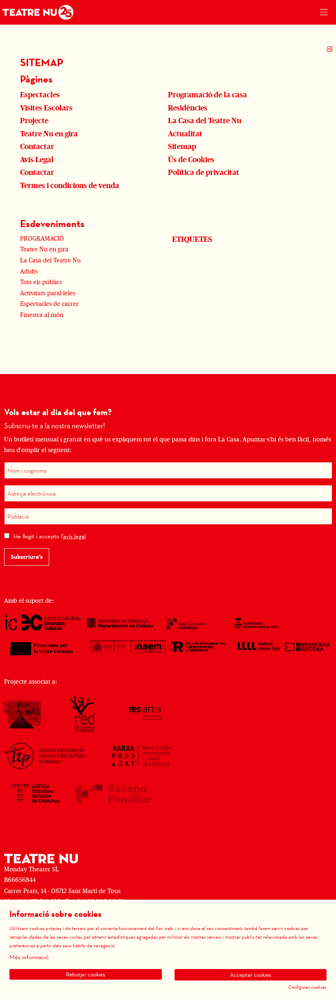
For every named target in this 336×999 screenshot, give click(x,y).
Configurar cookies (307, 987)
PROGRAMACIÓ (42, 238)
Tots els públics (41, 282)
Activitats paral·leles (47, 293)
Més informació (29, 957)
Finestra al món (42, 315)
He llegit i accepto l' (50, 536)
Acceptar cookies (250, 974)
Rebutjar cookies (85, 974)
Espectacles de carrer (49, 304)
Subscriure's (27, 557)
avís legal (74, 536)
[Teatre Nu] (36, 13)
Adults (29, 271)
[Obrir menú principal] (323, 12)
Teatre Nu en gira (44, 249)
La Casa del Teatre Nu (50, 260)
